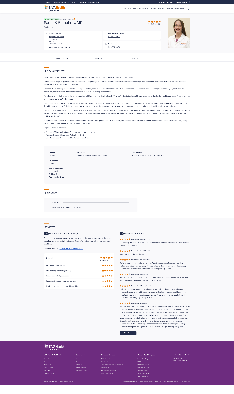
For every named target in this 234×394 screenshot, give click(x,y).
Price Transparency (185, 381)
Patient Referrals (81, 367)
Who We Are (48, 365)
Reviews (135, 58)
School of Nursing (142, 370)
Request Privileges (81, 370)
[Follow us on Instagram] (180, 354)
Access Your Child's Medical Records (112, 365)
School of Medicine (143, 367)
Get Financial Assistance (108, 370)
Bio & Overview (62, 58)
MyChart (162, 2)
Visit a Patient (105, 359)
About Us (46, 359)
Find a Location (158, 8)
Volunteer (79, 365)
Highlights (99, 58)
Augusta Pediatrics (56, 37)
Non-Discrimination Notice (130, 381)
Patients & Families (175, 8)
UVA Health (140, 362)
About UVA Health (93, 2)
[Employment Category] (74, 19)
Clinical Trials (48, 362)
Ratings (154, 24)
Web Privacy (158, 381)
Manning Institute (142, 376)
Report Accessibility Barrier (171, 381)
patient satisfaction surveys (71, 248)
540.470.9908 (114, 37)
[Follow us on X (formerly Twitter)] (176, 354)
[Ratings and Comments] (159, 24)
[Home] (54, 8)
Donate (184, 2)
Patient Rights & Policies (146, 381)
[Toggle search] (187, 8)
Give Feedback (105, 362)
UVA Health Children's (143, 365)
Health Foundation (143, 373)
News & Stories (48, 367)
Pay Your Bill (105, 367)
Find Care (126, 8)
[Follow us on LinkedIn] (189, 354)
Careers (178, 2)
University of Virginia (143, 359)
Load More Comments (128, 333)
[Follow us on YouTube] (185, 354)
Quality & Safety (49, 373)
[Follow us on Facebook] (171, 354)
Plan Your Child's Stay (107, 373)
